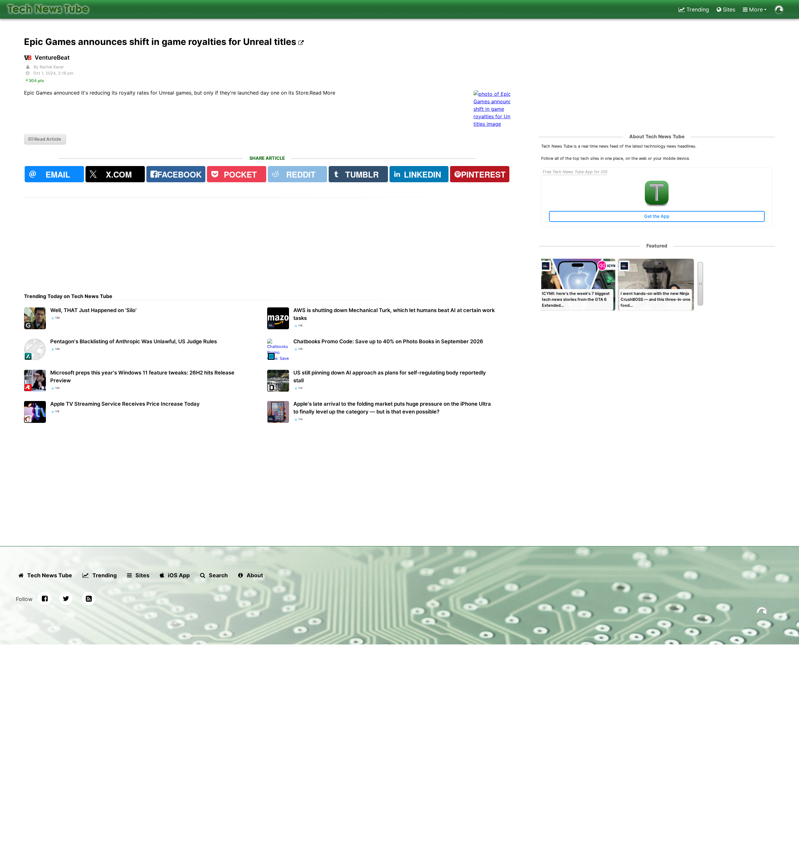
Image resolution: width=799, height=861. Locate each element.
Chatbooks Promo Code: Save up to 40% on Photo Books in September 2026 (388, 341)
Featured (656, 246)
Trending (697, 9)
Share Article (267, 158)
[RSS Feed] (89, 598)
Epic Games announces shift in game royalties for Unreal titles (161, 41)
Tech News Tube (49, 575)
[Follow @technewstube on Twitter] (66, 598)
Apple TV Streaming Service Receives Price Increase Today (125, 404)
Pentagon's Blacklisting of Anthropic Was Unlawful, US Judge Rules (133, 341)
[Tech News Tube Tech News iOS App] (657, 203)
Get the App (656, 216)
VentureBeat (52, 57)
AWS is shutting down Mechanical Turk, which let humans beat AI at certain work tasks (394, 314)
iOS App (178, 575)
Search (218, 575)
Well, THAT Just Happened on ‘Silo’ (93, 310)
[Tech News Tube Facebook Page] (44, 598)
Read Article (47, 139)
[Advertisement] (211, 241)
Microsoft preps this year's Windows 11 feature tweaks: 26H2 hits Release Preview (142, 376)
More (755, 9)
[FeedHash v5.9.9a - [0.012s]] (761, 613)
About (254, 575)
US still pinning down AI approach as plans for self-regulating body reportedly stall (389, 376)
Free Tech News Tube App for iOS (575, 171)
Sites (728, 9)
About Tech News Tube (656, 136)
